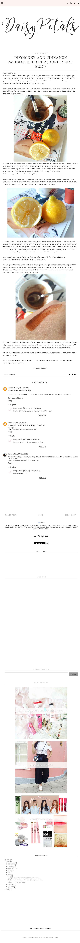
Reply (10, 401)
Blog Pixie (38, 937)
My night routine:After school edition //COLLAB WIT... (24, 878)
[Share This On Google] (75, 374)
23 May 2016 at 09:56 (33, 408)
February (11, 886)
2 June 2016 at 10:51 (32, 439)
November (11, 865)
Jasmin (10, 388)
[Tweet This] (69, 374)
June (9, 874)
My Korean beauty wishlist (41, 819)
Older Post (70, 515)
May (9, 876)
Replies (13, 405)
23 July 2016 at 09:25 (20, 454)
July (9, 872)
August (10, 870)
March (10, 884)
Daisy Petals (17, 408)
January (11, 888)
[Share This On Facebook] (67, 374)
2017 (8, 859)
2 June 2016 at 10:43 (20, 423)
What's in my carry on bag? (16, 882)
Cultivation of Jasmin (15, 398)
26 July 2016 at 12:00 (32, 471)
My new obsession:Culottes (41, 765)
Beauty (13, 374)
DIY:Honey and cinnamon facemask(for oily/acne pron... (25, 880)
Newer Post (10, 515)
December (11, 863)
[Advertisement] (41, 631)
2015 (8, 890)
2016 (8, 861)
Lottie (10, 423)
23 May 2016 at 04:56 (21, 388)
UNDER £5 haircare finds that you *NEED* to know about (41, 711)
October (11, 866)
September (12, 868)
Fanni (10, 454)
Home (40, 515)
